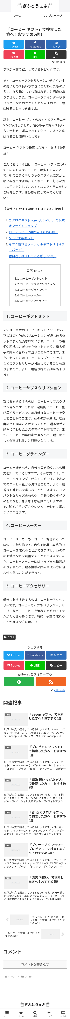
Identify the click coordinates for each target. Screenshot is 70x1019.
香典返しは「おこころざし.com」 (32, 256)
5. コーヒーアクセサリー (32, 301)
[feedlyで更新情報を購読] (19, 681)
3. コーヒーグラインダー (32, 290)
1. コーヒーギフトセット (32, 278)
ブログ (10, 637)
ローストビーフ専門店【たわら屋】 (33, 232)
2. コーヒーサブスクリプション (36, 284)
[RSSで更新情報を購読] (51, 681)
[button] (56, 54)
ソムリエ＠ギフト (21, 238)
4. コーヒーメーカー (29, 295)
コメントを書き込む (35, 964)
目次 (30, 270)
